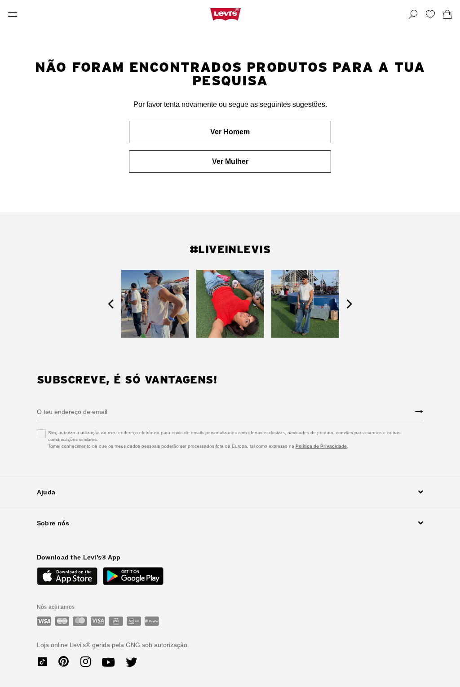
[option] (155, 303)
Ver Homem (230, 132)
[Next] (349, 303)
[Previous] (110, 303)
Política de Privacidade (321, 446)
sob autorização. (164, 644)
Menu (12, 14)
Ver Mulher (230, 161)
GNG (133, 644)
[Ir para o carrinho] (447, 14)
